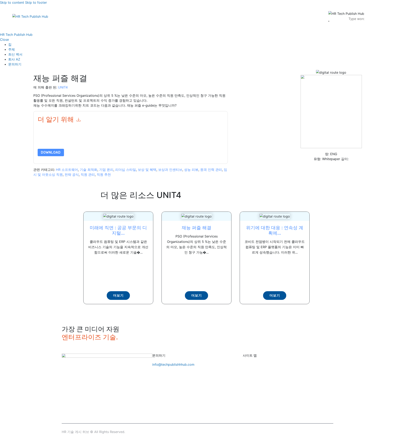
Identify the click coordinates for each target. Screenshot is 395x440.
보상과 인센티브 (170, 170)
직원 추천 (104, 174)
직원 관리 (88, 174)
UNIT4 (63, 87)
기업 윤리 (106, 170)
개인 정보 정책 (149, 139)
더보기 (118, 295)
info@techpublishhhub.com (173, 364)
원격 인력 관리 (211, 170)
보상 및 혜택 (147, 170)
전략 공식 (72, 174)
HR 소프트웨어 (67, 170)
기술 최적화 (88, 170)
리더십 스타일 (125, 170)
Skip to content (12, 2)
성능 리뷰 (191, 170)
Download (51, 152)
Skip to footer (36, 2)
